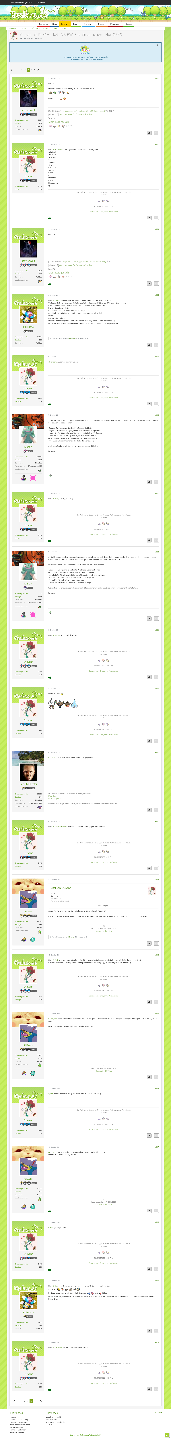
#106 (157, 415)
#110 (157, 688)
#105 (157, 356)
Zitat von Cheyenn (61, 887)
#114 (157, 955)
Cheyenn (26, 38)
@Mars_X (56, 498)
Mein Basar (52, 796)
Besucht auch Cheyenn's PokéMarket (103, 211)
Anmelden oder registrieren (21, 2)
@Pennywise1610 (60, 826)
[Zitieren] (156, 133)
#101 (157, 78)
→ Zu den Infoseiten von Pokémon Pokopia (85, 59)
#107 (157, 493)
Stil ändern (158, 1412)
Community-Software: (85, 1435)
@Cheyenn (57, 300)
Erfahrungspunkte (21, 120)
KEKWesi (71, 937)
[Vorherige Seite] (11, 70)
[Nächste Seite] (38, 70)
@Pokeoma (53, 362)
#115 (157, 1013)
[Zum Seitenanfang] (167, 1435)
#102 (157, 144)
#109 (157, 630)
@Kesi (55, 960)
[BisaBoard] (85, 13)
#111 (157, 752)
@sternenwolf (58, 149)
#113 (157, 880)
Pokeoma (72, 339)
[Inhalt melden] (149, 133)
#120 (157, 1342)
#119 (157, 1280)
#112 (157, 821)
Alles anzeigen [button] (103, 906)
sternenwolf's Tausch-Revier (75, 114)
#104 (157, 295)
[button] (158, 45)
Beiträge (18, 123)
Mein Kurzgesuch (58, 121)
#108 (157, 552)
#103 (157, 229)
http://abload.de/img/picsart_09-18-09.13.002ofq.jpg (83, 111)
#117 (157, 1147)
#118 (157, 1222)
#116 (157, 1088)
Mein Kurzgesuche (55, 798)
